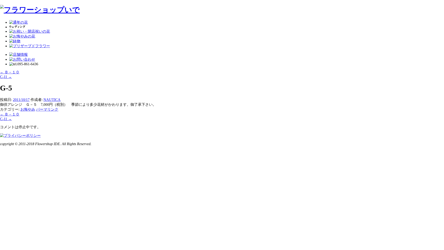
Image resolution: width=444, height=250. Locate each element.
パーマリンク (47, 109)
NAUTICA (52, 100)
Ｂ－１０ (9, 72)
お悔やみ (27, 109)
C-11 (6, 77)
